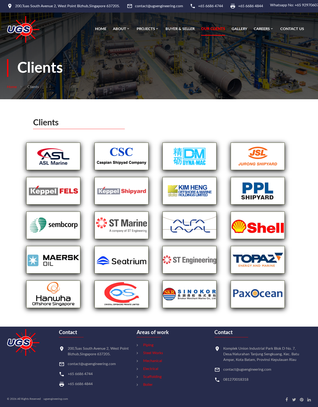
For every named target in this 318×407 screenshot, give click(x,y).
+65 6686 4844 (250, 6)
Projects (146, 29)
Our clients (213, 29)
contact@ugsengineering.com (159, 6)
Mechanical (152, 361)
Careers (262, 29)
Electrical (150, 369)
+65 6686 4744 (210, 6)
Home (100, 29)
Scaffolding (152, 377)
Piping (148, 345)
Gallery (239, 29)
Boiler (148, 384)
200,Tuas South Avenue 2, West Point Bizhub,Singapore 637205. (67, 6)
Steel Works (153, 353)
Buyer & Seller (180, 29)
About (119, 29)
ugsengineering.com (54, 398)
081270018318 (235, 379)
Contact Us (292, 29)
